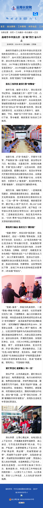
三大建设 (19, 32)
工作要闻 (22, 27)
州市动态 (32, 27)
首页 (3, 27)
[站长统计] (21, 503)
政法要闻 (11, 27)
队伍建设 (28, 32)
